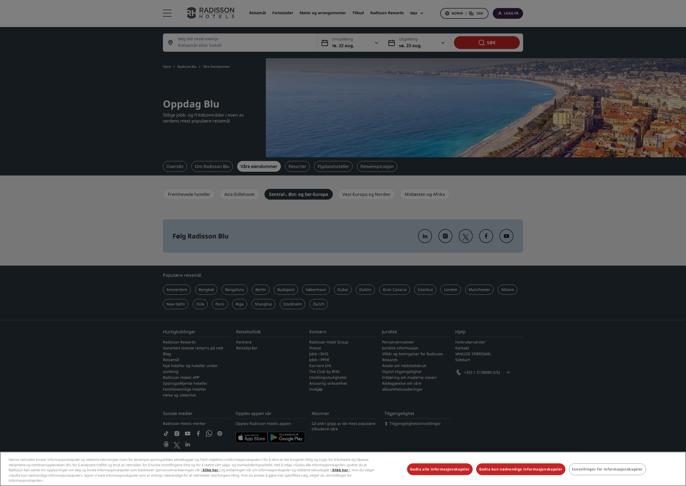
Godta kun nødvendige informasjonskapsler (520, 469)
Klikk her (210, 470)
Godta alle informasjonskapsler (440, 469)
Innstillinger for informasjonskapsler (607, 469)
